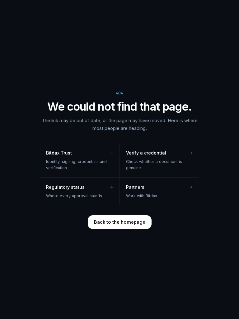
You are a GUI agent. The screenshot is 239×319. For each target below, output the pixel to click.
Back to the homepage (119, 222)
